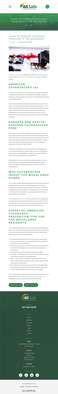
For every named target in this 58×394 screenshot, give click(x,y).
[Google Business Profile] (31, 375)
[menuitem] (22, 387)
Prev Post (14, 285)
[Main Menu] (10, 6)
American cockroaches (15, 74)
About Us (29, 325)
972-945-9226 (29, 307)
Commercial (29, 322)
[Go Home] (26, 25)
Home (29, 317)
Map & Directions (29, 346)
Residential (29, 320)
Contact (29, 333)
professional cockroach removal (29, 276)
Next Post (30, 285)
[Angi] (26, 375)
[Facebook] (20, 375)
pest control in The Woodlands (25, 77)
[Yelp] (37, 375)
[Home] (28, 6)
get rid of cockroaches (23, 199)
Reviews (29, 330)
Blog (29, 328)
